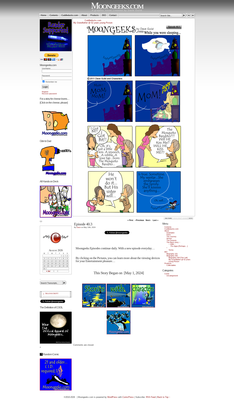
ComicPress (128, 397)
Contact (113, 15)
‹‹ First (130, 220)
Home (43, 15)
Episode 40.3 (83, 224)
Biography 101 (172, 254)
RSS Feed (151, 397)
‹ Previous (139, 220)
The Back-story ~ (173, 242)
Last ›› (155, 220)
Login (45, 87)
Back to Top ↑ (163, 397)
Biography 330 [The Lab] (178, 258)
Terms (171, 250)
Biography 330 (172, 256)
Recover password (49, 94)
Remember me (51, 82)
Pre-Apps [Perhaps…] (179, 246)
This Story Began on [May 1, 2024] (119, 273)
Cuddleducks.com (69, 15)
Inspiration (170, 233)
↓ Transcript (50, 293)
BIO (104, 15)
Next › (148, 220)
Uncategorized (172, 276)
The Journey (171, 237)
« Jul (48, 271)
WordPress (112, 397)
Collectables (171, 265)
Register (45, 92)
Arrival (169, 238)
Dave (79, 227)
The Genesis (172, 240)
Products (94, 15)
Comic (166, 274)
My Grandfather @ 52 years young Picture (92, 23)
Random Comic (50, 354)
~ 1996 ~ (172, 244)
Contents (54, 15)
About (84, 15)
